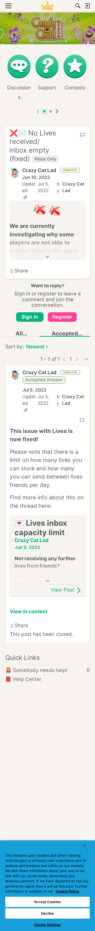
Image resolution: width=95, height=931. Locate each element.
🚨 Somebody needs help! (47, 670)
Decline (47, 913)
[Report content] (82, 135)
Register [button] (62, 317)
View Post (62, 590)
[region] (47, 885)
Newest (35, 347)
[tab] (44, 111)
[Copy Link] (25, 197)
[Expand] (48, 257)
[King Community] (47, 6)
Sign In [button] (29, 317)
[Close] (84, 845)
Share (19, 271)
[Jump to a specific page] (85, 359)
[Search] (78, 6)
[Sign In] (87, 6)
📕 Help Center (23, 679)
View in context (28, 611)
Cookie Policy (67, 891)
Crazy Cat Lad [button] (39, 170)
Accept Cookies (47, 902)
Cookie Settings (47, 925)
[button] (15, 172)
